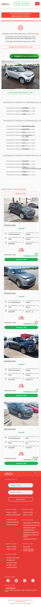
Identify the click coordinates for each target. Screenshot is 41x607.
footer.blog (26, 547)
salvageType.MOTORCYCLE (31, 525)
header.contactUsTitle (13, 515)
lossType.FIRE (11, 560)
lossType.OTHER (12, 563)
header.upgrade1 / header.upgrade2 (29, 550)
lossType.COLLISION (13, 558)
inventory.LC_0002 (20, 193)
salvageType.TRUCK (29, 528)
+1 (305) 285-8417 (10, 588)
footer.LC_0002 (11, 512)
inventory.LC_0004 (21, 259)
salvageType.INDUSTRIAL (31, 532)
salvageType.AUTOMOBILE (31, 523)
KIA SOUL (22, 189)
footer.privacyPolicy (13, 522)
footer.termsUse (12, 520)
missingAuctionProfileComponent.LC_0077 (20, 47)
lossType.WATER (12, 567)
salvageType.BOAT (29, 530)
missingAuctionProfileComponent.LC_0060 (20, 92)
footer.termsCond (12, 524)
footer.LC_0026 (28, 515)
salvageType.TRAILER (30, 539)
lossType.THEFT (12, 565)
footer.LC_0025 (28, 512)
